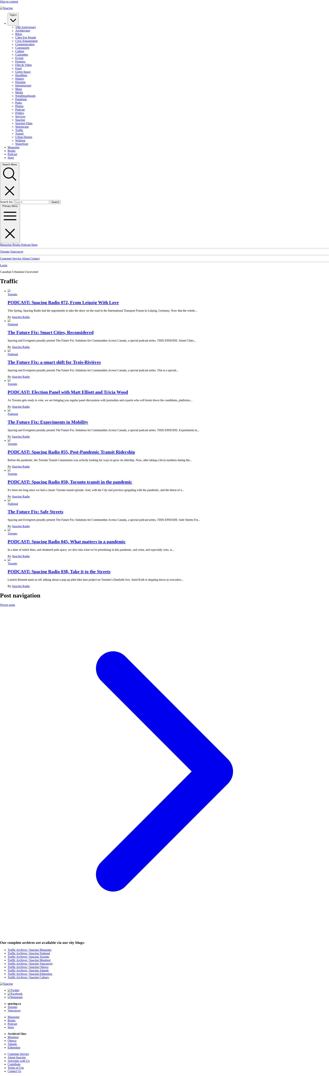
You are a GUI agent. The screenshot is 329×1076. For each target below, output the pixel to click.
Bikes (18, 34)
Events (19, 58)
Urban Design (23, 137)
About (26, 258)
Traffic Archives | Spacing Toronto (28, 956)
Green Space (23, 71)
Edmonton (14, 1047)
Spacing (20, 119)
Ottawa (12, 1040)
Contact (35, 258)
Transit (19, 133)
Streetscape (22, 126)
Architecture (22, 30)
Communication (24, 44)
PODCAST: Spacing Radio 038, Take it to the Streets (59, 571)
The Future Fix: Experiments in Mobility (48, 422)
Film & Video (23, 65)
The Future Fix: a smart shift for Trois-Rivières (54, 362)
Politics (19, 113)
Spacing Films (23, 123)
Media (19, 92)
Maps (18, 89)
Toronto (5, 251)
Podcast (20, 109)
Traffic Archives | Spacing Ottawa (28, 967)
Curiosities (21, 54)
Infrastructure (23, 85)
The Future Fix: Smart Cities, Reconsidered (50, 332)
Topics (13, 15)
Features (20, 61)
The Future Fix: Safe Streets (35, 511)
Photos (19, 106)
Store (11, 157)
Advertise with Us (19, 1060)
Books (11, 150)
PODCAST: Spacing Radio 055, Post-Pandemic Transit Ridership (71, 452)
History (19, 78)
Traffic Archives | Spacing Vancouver (30, 963)
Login (3, 265)
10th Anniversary (25, 27)
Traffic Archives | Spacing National (29, 953)
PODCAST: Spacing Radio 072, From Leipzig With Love (63, 302)
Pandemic (21, 99)
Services (20, 116)
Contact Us (14, 1071)
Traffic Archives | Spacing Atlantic (28, 970)
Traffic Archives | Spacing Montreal (29, 960)
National (13, 324)
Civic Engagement (26, 41)
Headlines (21, 75)
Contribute (14, 1064)
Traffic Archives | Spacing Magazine (29, 949)
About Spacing (17, 1057)
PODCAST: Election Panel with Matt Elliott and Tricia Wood (68, 392)
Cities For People (25, 37)
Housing (20, 82)
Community (22, 47)
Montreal (13, 1037)
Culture (19, 51)
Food (18, 68)
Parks (18, 102)
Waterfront (21, 144)
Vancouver (16, 251)
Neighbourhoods (25, 95)
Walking (20, 140)
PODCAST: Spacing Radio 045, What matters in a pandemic (67, 541)
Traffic (19, 130)
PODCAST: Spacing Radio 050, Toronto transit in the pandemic (70, 481)
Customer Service (11, 258)
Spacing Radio (21, 317)
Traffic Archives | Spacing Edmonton (30, 973)
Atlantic (12, 1044)
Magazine (13, 147)
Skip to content (9, 1)
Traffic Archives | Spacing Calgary (28, 977)
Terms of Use (16, 1067)
